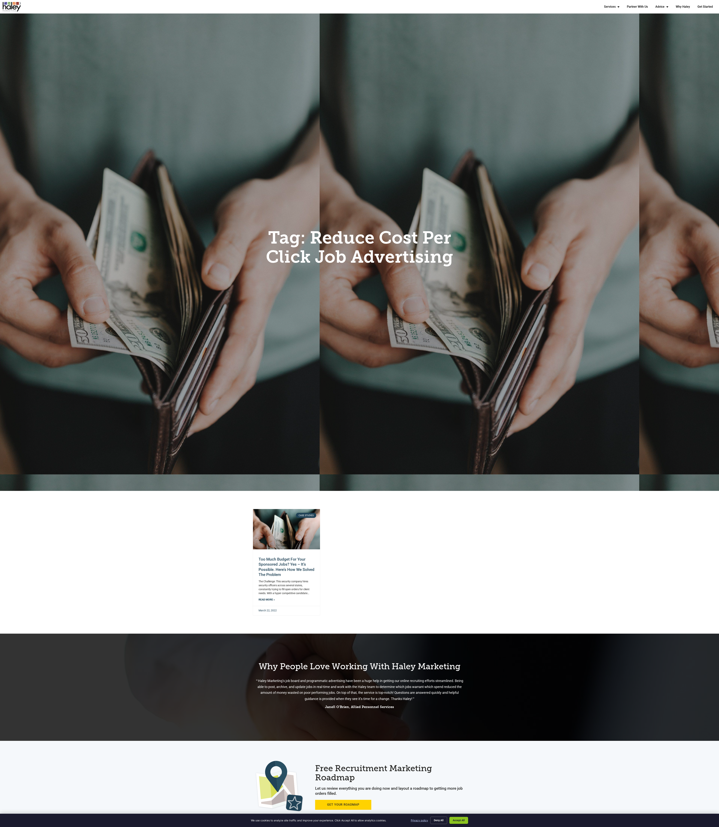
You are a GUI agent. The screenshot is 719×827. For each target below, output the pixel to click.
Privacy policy (419, 820)
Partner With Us (639, 7)
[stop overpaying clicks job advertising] (286, 529)
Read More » (267, 599)
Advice (663, 7)
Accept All (459, 820)
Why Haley (685, 7)
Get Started (707, 7)
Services (613, 7)
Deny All (439, 820)
